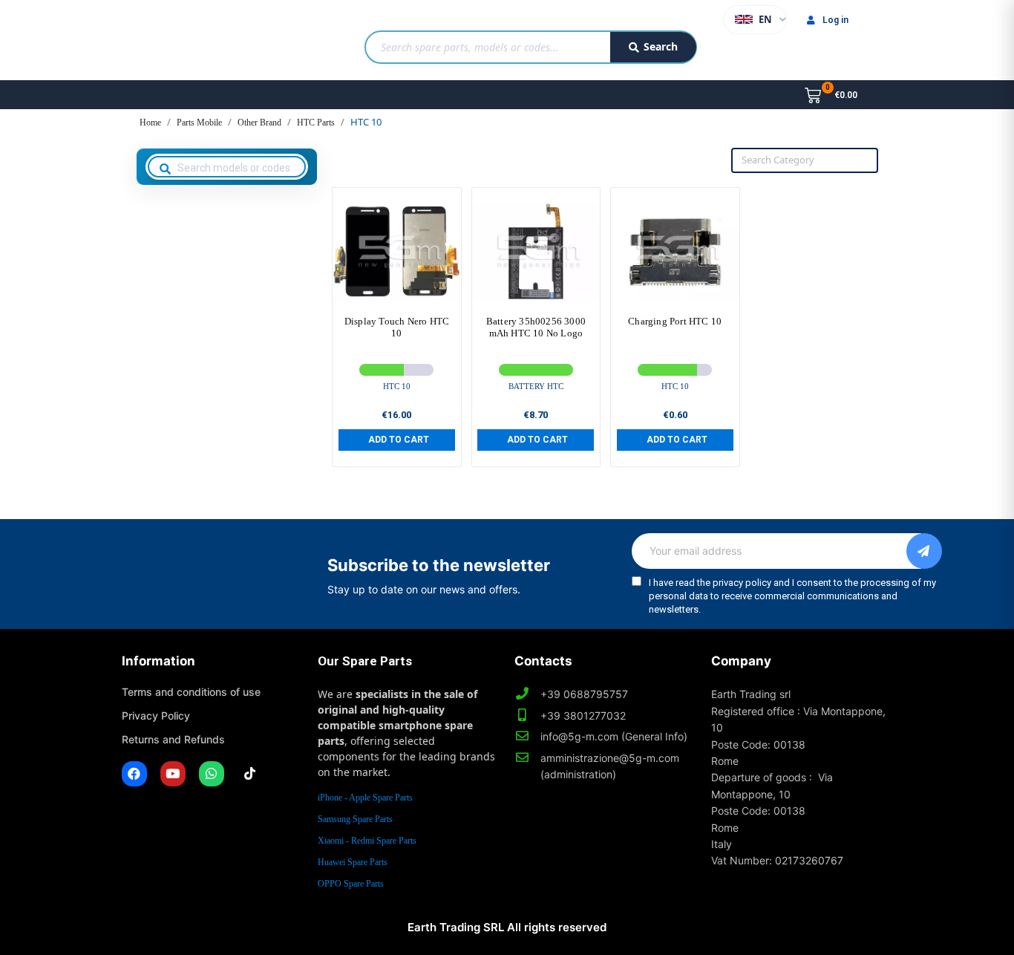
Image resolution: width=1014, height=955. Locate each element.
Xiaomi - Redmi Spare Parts (367, 840)
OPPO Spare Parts (351, 884)
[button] (396, 439)
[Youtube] (173, 773)
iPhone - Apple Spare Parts (365, 797)
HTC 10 (396, 386)
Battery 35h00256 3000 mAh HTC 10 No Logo (536, 327)
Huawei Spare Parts (352, 862)
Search (661, 46)
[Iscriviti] (924, 551)
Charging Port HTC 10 (675, 321)
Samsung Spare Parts (355, 819)
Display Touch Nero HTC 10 (396, 327)
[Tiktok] (250, 773)
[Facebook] (134, 773)
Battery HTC (535, 386)
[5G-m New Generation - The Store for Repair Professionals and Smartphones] (198, 40)
